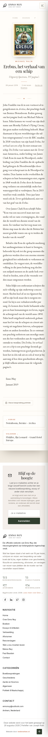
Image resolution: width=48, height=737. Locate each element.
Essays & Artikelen (11, 628)
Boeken (26, 18)
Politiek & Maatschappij (13, 690)
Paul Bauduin (8, 653)
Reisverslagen (9, 640)
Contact (6, 657)
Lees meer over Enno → (33, 593)
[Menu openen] (42, 6)
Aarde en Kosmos (11, 682)
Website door (18, 732)
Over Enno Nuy (9, 619)
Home (15, 18)
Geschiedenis (9, 678)
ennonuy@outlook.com (13, 706)
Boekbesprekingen (11, 673)
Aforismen (7, 636)
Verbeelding (8, 632)
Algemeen (7, 686)
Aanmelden (24, 521)
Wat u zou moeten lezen (14, 645)
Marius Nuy (8, 649)
